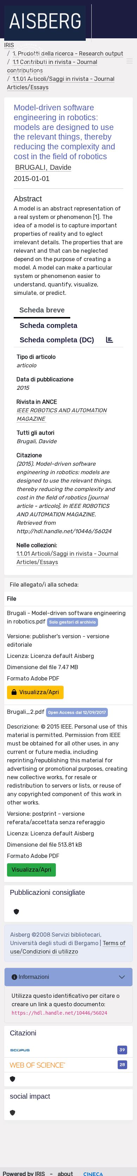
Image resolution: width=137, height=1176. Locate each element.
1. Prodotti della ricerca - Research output (68, 53)
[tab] (109, 339)
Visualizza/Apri (38, 692)
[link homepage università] (29, 61)
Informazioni (33, 977)
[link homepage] (48, 23)
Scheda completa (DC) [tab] (57, 340)
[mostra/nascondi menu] (129, 61)
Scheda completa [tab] (48, 325)
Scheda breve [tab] (42, 310)
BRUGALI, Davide (43, 167)
